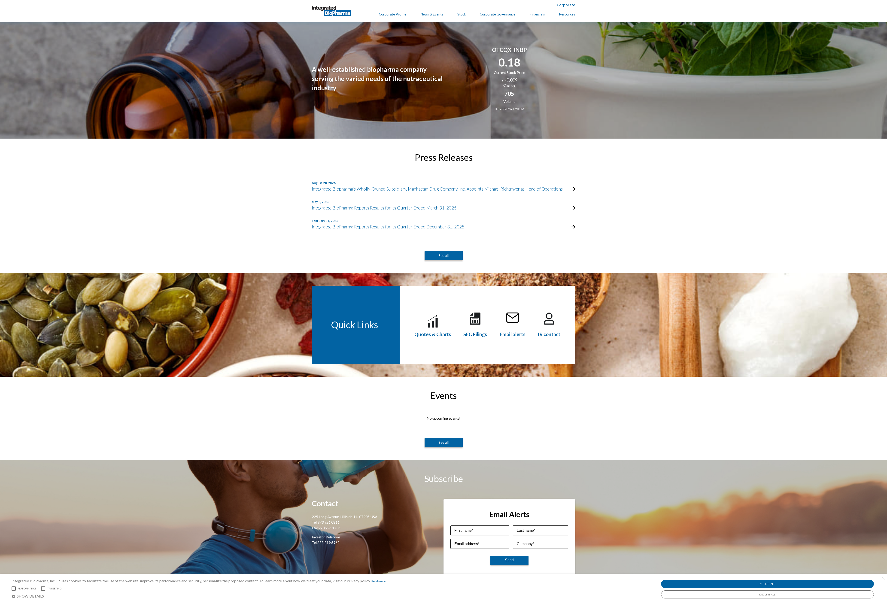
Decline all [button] (767, 594)
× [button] (883, 578)
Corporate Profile (392, 14)
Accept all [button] (767, 583)
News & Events (431, 14)
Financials (537, 14)
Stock (461, 14)
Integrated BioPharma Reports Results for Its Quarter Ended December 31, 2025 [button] (388, 226)
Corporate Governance (497, 14)
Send (509, 560)
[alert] (443, 589)
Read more (378, 581)
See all (444, 255)
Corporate (566, 5)
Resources (567, 14)
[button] (199, 596)
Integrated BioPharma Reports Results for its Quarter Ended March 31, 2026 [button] (384, 207)
